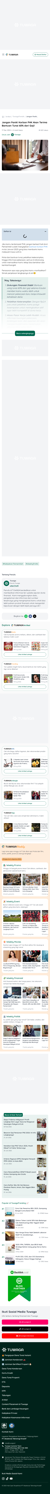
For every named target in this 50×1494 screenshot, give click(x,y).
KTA (3, 1382)
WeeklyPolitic (32, 564)
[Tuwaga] (7, 583)
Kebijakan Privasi (9, 1413)
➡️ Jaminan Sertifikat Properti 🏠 (17, 1364)
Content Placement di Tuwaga (15, 1404)
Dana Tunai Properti (10, 1377)
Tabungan (6, 1395)
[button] (45, 231)
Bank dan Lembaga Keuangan (15, 1409)
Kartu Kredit (7, 1373)
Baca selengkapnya (25, 333)
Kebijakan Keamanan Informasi (16, 1417)
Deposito (6, 1386)
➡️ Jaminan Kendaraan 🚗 (13, 1359)
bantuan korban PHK (38, 247)
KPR (4, 1391)
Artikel (8, 117)
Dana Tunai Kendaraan (12, 1368)
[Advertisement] (25, 25)
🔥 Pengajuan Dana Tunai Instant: (16, 1355)
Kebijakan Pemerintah (13, 564)
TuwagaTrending (18, 116)
